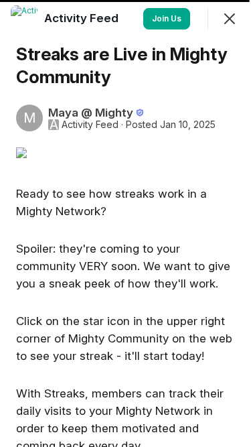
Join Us (166, 18)
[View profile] (24, 18)
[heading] (82, 18)
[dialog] (125, 223)
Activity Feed (90, 124)
